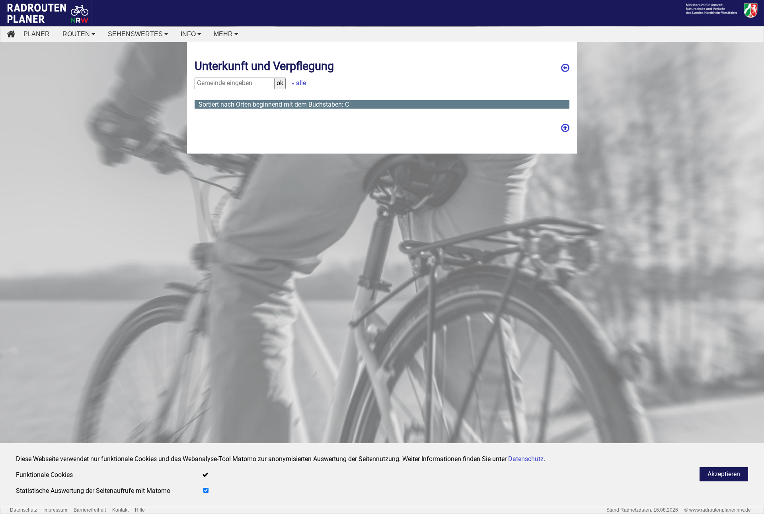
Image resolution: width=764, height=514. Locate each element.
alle (301, 83)
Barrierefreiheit (90, 510)
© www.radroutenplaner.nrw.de (717, 510)
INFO (189, 34)
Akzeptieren (723, 474)
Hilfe (140, 510)
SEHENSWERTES (136, 34)
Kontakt (120, 510)
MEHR (224, 34)
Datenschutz (23, 510)
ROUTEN (77, 34)
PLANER (36, 34)
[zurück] (565, 64)
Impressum (55, 510)
